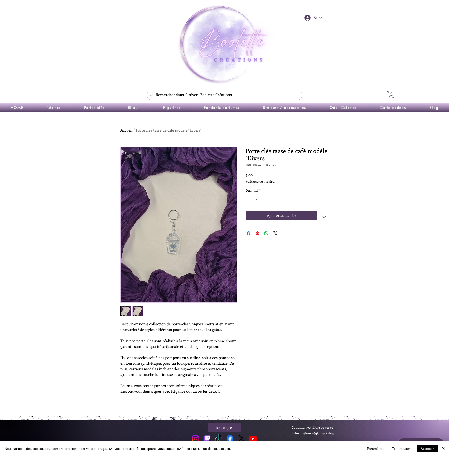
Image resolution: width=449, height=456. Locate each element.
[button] (391, 94)
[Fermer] (443, 448)
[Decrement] (249, 199)
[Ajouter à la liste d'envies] (324, 215)
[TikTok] (218, 438)
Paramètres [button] (375, 448)
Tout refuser (401, 448)
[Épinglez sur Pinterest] (257, 233)
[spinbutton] (256, 199)
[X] (241, 438)
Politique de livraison (261, 181)
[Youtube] (252, 438)
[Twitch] (207, 438)
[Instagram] (195, 438)
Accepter (427, 448)
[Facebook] (230, 438)
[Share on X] (275, 233)
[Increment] (263, 199)
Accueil (126, 130)
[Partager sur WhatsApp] (266, 233)
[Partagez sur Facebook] (248, 233)
